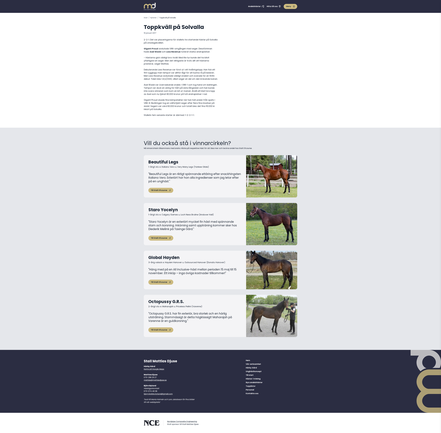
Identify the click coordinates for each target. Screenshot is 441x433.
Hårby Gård (251, 367)
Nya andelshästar (254, 382)
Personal (250, 389)
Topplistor (251, 386)
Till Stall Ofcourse (159, 190)
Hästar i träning (253, 378)
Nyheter (153, 18)
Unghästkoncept (253, 371)
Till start (249, 375)
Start (146, 18)
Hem (248, 360)
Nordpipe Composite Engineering (182, 421)
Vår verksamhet (253, 364)
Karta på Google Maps (154, 369)
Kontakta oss (252, 393)
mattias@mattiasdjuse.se (155, 380)
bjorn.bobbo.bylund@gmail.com (158, 394)
